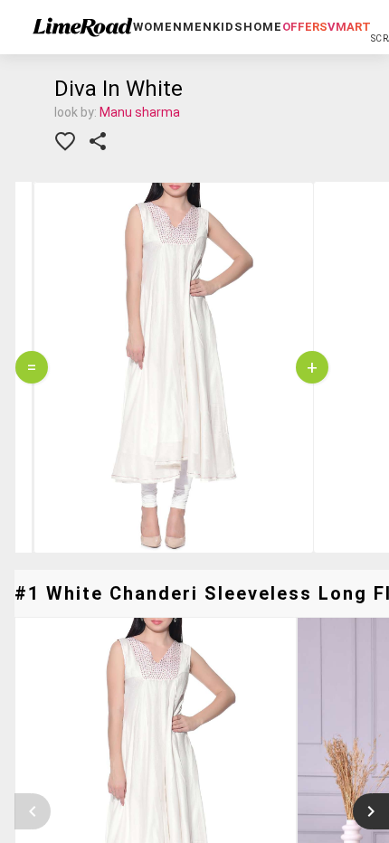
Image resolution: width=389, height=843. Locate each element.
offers (304, 26)
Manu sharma (140, 112)
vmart (349, 26)
